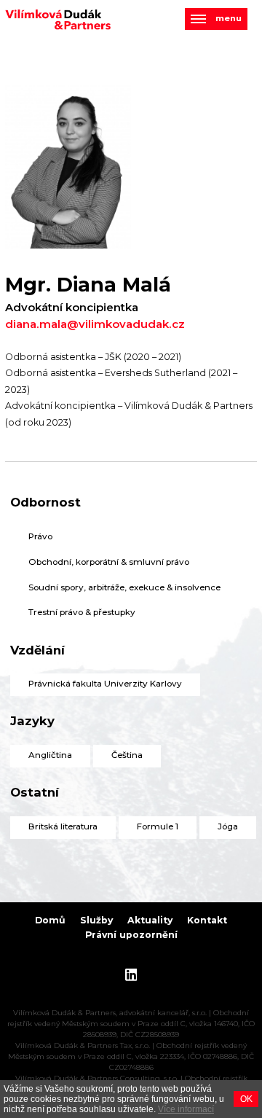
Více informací (186, 1109)
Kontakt (207, 920)
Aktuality (149, 920)
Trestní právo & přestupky (81, 612)
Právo (40, 536)
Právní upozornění (131, 934)
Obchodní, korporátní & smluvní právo (108, 562)
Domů (50, 920)
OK (246, 1099)
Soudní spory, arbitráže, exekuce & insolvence (124, 587)
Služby (96, 920)
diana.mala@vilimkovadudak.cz (95, 324)
